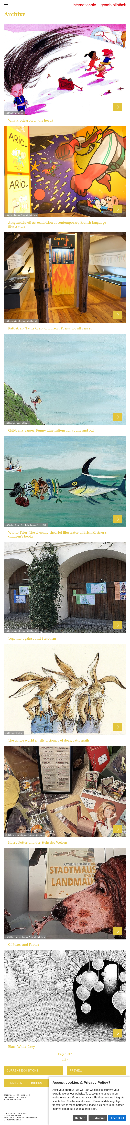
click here (102, 1104)
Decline (80, 1118)
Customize (98, 1118)
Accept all (117, 1118)
